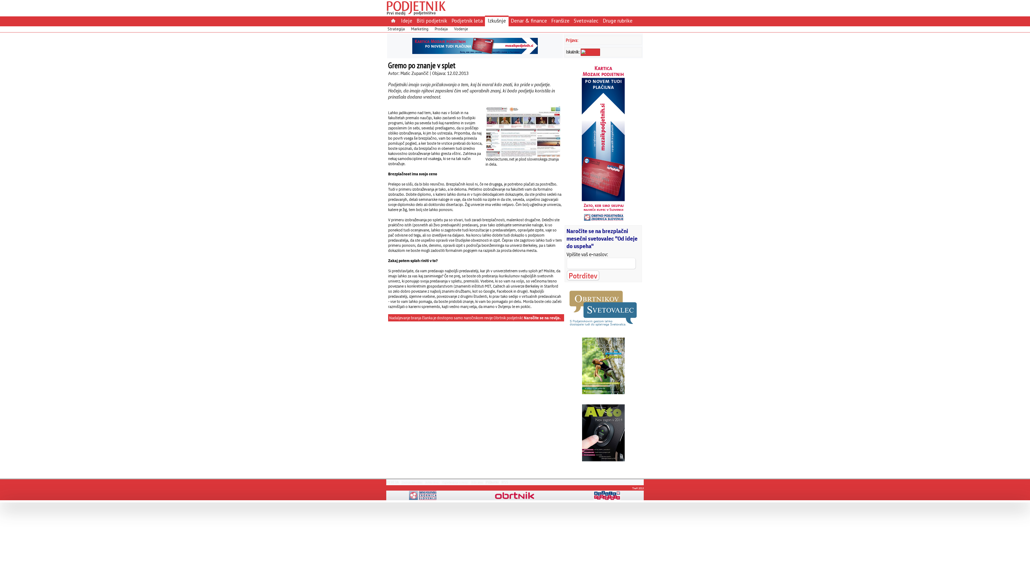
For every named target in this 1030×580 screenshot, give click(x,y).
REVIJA (392, 482)
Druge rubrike (617, 20)
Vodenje (461, 28)
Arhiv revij (432, 482)
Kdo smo (477, 482)
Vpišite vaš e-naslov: (587, 254)
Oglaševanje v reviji (455, 482)
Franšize (560, 20)
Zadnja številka (412, 482)
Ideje (406, 20)
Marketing (419, 28)
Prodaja (441, 28)
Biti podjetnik (432, 20)
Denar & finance (529, 20)
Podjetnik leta (467, 20)
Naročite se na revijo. (542, 317)
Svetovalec (586, 20)
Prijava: (572, 40)
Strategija (396, 28)
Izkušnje (497, 20)
